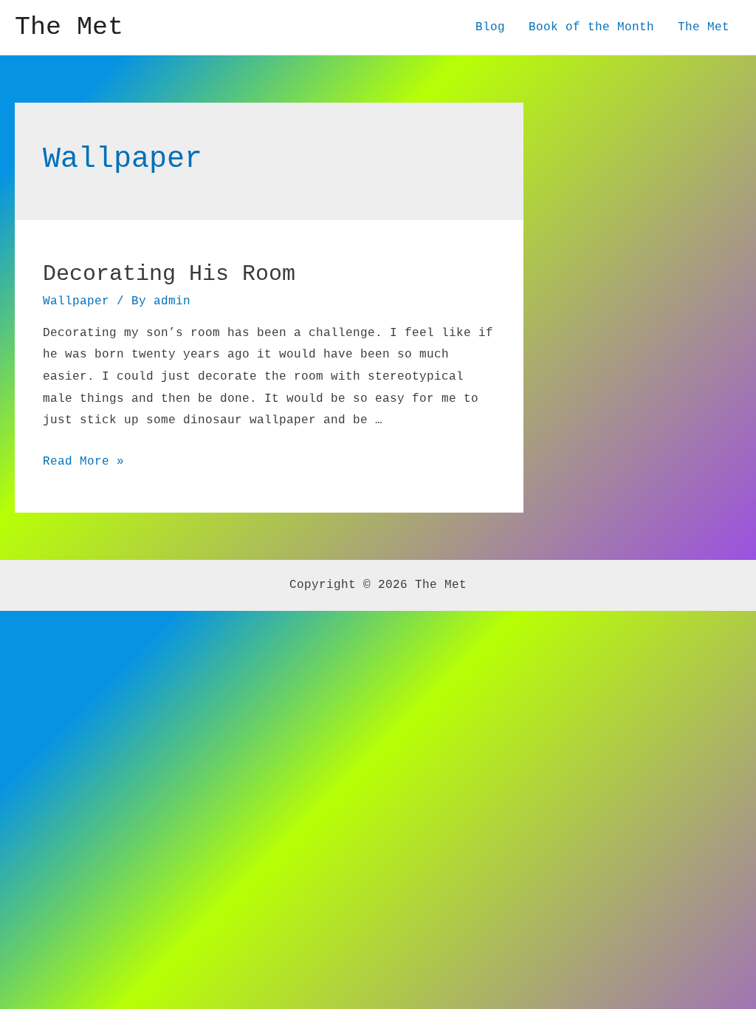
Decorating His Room (169, 274)
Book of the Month (591, 27)
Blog (490, 27)
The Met (69, 27)
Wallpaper (76, 301)
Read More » (83, 461)
